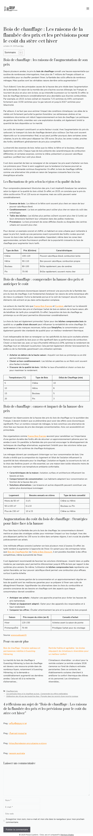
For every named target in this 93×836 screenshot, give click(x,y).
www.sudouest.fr (19, 635)
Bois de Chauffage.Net (18, 552)
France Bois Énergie (43, 306)
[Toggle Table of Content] (19, 53)
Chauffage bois (12, 691)
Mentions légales (67, 835)
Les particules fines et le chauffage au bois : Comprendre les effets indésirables (37, 694)
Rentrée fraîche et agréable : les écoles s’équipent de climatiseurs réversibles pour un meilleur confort (69, 651)
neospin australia (17, 753)
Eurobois (59, 306)
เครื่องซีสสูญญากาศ (18, 723)
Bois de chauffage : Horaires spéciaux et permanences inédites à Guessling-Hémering (21, 651)
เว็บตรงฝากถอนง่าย (18, 733)
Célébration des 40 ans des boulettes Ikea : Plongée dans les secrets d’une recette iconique (42, 696)
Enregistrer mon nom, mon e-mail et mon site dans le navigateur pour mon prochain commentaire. (45, 821)
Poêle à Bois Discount (42, 552)
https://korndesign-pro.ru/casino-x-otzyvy (28, 743)
